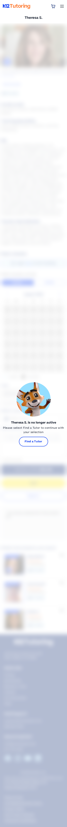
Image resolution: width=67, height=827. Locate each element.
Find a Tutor (33, 441)
